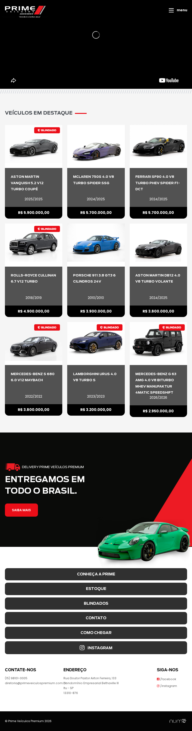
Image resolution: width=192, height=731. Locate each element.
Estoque (96, 588)
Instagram (99, 648)
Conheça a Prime (96, 574)
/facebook (167, 679)
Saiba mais (21, 510)
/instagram (168, 686)
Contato (96, 618)
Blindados (96, 603)
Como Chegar (96, 632)
